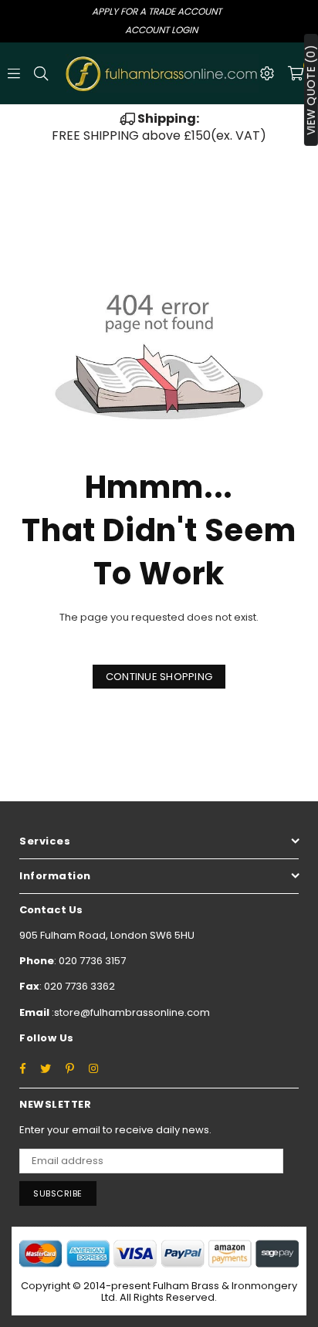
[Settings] (267, 73)
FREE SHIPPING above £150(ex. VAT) (159, 127)
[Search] (41, 73)
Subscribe (58, 1193)
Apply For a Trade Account (157, 11)
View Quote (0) (311, 90)
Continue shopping (159, 676)
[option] (159, 127)
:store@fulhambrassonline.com (129, 1012)
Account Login (161, 29)
